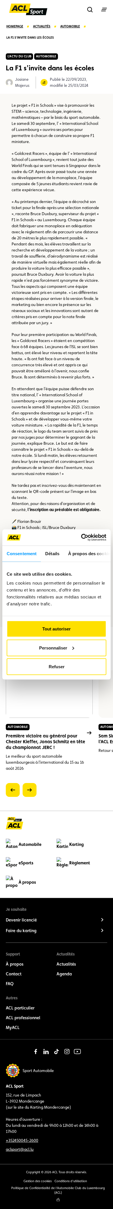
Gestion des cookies (37, 1181)
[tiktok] (56, 1051)
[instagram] (66, 1051)
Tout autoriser (56, 628)
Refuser (57, 666)
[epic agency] (58, 1199)
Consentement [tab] (22, 553)
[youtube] (77, 1051)
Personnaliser (53, 647)
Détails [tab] (52, 553)
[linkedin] (46, 1051)
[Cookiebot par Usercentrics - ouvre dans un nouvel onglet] (81, 537)
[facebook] (35, 1051)
